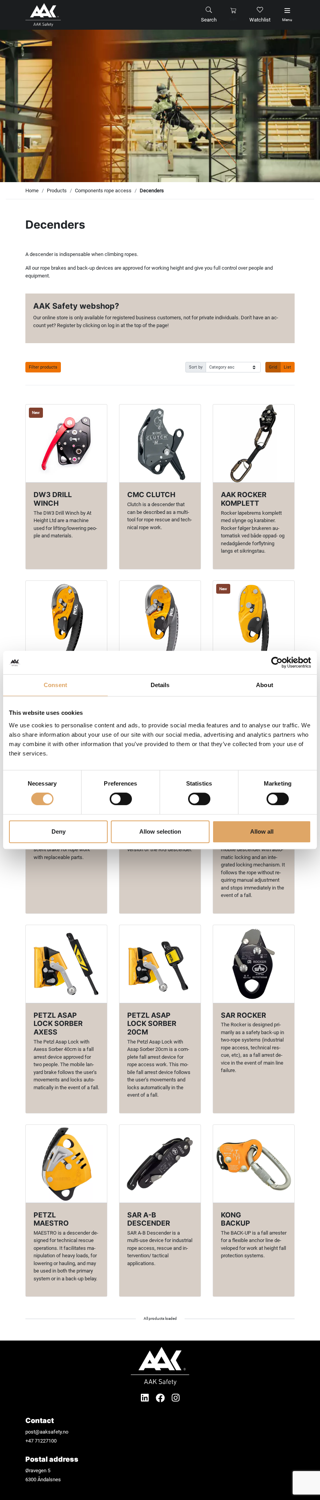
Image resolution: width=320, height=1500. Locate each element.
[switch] (121, 799)
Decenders (152, 190)
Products (57, 190)
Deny (59, 831)
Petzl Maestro (51, 1219)
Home (32, 190)
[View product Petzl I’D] (66, 620)
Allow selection (160, 831)
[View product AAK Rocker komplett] (253, 443)
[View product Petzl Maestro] (66, 1164)
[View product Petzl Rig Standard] (253, 620)
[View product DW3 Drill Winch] (66, 443)
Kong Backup (235, 1219)
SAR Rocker (243, 1015)
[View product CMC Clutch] (160, 443)
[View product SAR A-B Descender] (160, 1164)
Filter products (43, 367)
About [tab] (264, 685)
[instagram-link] (176, 1398)
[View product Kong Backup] (253, 1164)
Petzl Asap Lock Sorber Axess (58, 1023)
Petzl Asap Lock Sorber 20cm (151, 1023)
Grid (273, 367)
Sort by (196, 367)
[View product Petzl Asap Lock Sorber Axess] (66, 964)
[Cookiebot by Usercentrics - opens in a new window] (277, 662)
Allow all (262, 831)
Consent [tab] (55, 685)
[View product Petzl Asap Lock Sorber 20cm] (160, 964)
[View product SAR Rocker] (253, 964)
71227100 (46, 1441)
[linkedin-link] (146, 1398)
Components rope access (103, 190)
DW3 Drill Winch (53, 498)
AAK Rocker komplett (244, 498)
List (287, 367)
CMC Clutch (151, 494)
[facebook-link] (161, 1398)
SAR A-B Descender (148, 1219)
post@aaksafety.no (46, 1432)
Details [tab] (160, 685)
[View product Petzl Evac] (160, 620)
